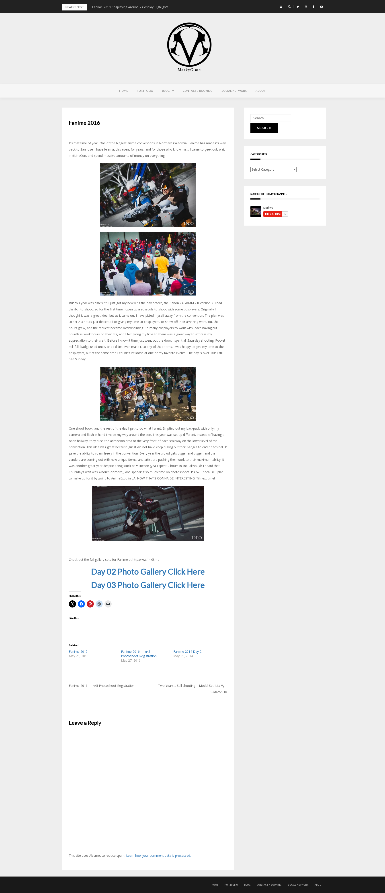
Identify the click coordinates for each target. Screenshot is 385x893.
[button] (281, 6)
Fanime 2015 (78, 651)
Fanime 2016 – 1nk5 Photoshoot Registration (139, 653)
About (261, 91)
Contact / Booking (198, 91)
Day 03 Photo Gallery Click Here (148, 585)
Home (123, 91)
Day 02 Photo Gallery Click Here (148, 571)
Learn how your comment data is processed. (158, 855)
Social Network (234, 91)
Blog (166, 91)
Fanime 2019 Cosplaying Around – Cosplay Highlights (130, 7)
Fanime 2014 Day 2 (187, 651)
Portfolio (145, 91)
